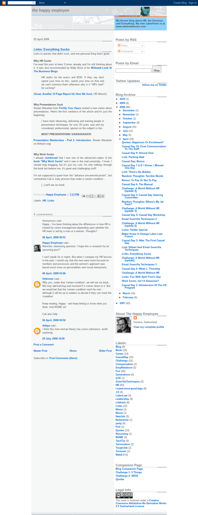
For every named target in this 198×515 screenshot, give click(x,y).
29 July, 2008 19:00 (53, 338)
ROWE (119, 437)
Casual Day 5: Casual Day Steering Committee (142, 196)
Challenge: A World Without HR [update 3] (140, 209)
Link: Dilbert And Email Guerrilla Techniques (141, 248)
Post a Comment (44, 344)
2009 (123, 103)
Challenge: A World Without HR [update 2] (140, 224)
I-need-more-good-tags (129, 388)
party (119, 423)
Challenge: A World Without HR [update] (140, 259)
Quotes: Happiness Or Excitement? (143, 142)
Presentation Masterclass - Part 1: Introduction (62, 140)
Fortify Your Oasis (70, 108)
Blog (118, 346)
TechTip (120, 440)
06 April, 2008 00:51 (54, 237)
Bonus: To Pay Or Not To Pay (139, 180)
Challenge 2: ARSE (127, 475)
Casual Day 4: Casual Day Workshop (143, 214)
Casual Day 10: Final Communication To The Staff (144, 147)
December (129, 110)
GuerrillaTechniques (128, 381)
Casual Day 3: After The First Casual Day (143, 241)
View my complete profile (149, 327)
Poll (118, 426)
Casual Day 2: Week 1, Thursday (141, 268)
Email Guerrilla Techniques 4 (139, 219)
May (125, 135)
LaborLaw (121, 395)
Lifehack (121, 402)
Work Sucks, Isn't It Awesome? (140, 280)
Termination (123, 444)
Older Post (105, 350)
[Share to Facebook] (99, 196)
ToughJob (122, 447)
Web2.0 (120, 454)
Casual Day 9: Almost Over (138, 153)
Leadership (122, 399)
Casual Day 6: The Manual (137, 184)
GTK (118, 378)
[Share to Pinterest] (103, 196)
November (129, 114)
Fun (118, 371)
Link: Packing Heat (133, 157)
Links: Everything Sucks (136, 253)
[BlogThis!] (92, 196)
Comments (126, 51)
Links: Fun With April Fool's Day (141, 276)
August (127, 126)
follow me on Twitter (154, 84)
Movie (119, 412)
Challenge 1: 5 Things (129, 472)
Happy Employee (52, 242)
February (128, 297)
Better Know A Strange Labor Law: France (142, 235)
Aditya (46, 325)
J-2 (117, 392)
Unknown (48, 278)
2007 (123, 303)
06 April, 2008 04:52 (54, 320)
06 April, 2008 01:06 (54, 273)
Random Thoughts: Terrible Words (142, 176)
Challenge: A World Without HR (140, 272)
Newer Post (40, 350)
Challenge (122, 360)
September (130, 122)
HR (44, 200)
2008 (123, 107)
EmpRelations (124, 367)
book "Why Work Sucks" (48, 161)
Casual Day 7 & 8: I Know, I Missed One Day (142, 166)
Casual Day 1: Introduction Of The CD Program (144, 286)
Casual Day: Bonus (133, 161)
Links (51, 200)
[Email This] (88, 196)
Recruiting (122, 433)
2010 (123, 99)
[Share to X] (95, 196)
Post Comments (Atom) (63, 358)
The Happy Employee (50, 10)
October (128, 118)
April (126, 139)
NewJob (120, 416)
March (127, 293)
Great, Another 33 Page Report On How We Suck (63, 94)
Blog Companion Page (129, 468)
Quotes (120, 430)
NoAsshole (122, 419)
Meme (119, 409)
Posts (124, 45)
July (126, 130)
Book (119, 350)
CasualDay (122, 357)
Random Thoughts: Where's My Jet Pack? (143, 203)
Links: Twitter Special (135, 229)
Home (73, 350)
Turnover (121, 451)
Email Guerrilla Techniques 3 (139, 264)
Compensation (124, 364)
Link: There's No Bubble (136, 172)
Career (119, 353)
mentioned (51, 157)
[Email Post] (83, 195)
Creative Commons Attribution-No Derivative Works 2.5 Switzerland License (141, 503)
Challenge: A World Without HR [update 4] (140, 189)
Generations (123, 374)
